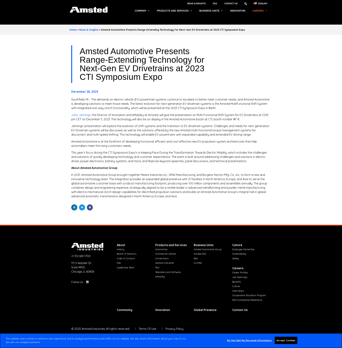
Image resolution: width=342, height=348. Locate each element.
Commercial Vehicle (165, 253)
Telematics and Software (168, 272)
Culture (237, 245)
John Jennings (81, 115)
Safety (235, 258)
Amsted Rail (200, 253)
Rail (157, 267)
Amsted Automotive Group (208, 249)
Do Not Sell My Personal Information (249, 340)
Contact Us (231, 3)
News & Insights (196, 3)
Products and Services (173, 10)
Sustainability (239, 253)
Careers (258, 10)
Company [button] (140, 10)
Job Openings (239, 277)
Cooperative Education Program (249, 295)
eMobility (160, 276)
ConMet (198, 262)
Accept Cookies (286, 340)
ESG (215, 3)
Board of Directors (126, 253)
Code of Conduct (126, 258)
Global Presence (205, 310)
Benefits (236, 281)
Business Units (209, 10)
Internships (238, 290)
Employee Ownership (243, 249)
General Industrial (164, 262)
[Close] (336, 340)
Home (73, 29)
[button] (245, 3)
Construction (162, 258)
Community (124, 310)
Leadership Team (125, 267)
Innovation (237, 10)
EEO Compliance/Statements (247, 299)
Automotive (161, 249)
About (121, 245)
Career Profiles (240, 272)
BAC (196, 258)
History (120, 249)
